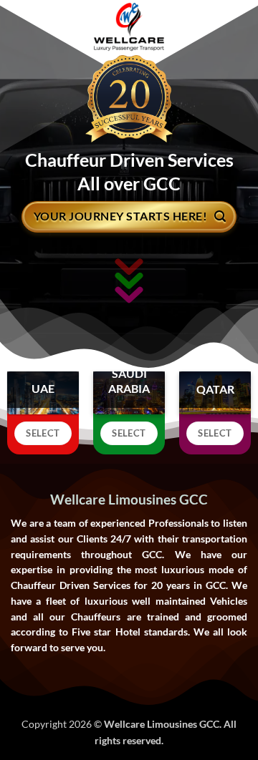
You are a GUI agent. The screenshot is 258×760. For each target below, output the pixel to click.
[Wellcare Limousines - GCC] (129, 27)
